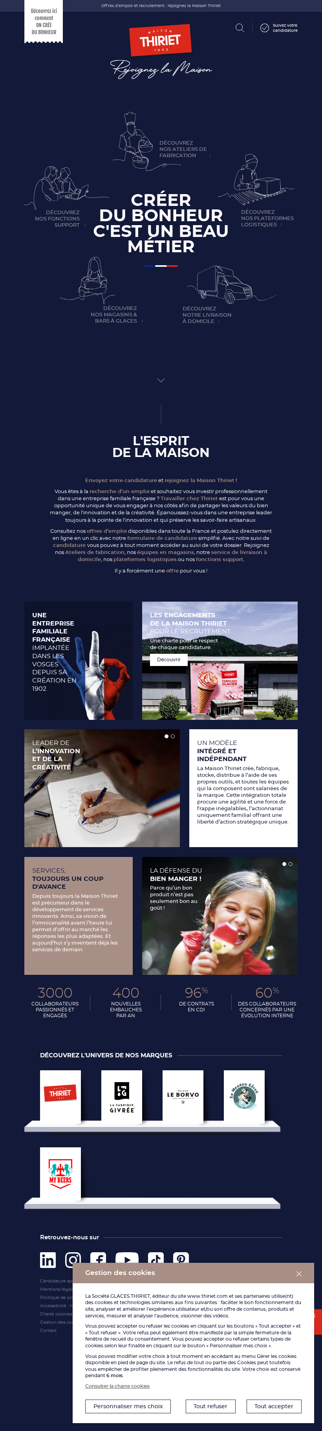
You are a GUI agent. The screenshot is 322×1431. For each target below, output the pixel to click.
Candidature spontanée (65, 1281)
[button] (166, 736)
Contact (48, 1330)
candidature (70, 545)
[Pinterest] (181, 1258)
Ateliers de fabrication (94, 552)
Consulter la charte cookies (117, 1386)
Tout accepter (273, 1406)
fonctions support (219, 559)
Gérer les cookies (276, 1356)
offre (172, 570)
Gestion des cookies (61, 1322)
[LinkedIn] (48, 1258)
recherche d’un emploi (120, 491)
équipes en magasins (165, 552)
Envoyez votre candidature (121, 480)
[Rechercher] (240, 28)
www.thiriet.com (207, 1296)
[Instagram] (73, 1258)
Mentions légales (58, 1289)
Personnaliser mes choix (128, 1406)
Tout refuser (210, 1406)
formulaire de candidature (162, 538)
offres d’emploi (107, 531)
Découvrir (169, 659)
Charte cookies (56, 1314)
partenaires (256, 1296)
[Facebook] (98, 1258)
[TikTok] (156, 1258)
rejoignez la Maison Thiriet (199, 480)
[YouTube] (127, 1258)
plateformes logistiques (145, 559)
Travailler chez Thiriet (189, 498)
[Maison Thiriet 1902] (161, 47)
